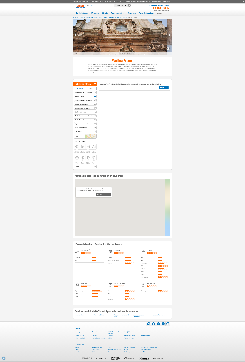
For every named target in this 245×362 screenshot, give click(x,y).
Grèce (109, 352)
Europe (75, 17)
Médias (110, 338)
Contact (143, 332)
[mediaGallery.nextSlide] (169, 35)
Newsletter (95, 332)
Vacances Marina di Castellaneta (138, 315)
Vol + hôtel (80, 88)
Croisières (132, 13)
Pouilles (105, 17)
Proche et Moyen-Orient (114, 349)
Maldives (94, 352)
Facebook (94, 335)
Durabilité (110, 335)
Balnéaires (83, 13)
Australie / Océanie (129, 347)
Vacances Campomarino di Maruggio (121, 315)
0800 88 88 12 (161, 8)
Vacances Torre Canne (159, 315)
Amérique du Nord (97, 347)
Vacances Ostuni (79, 315)
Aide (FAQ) (127, 332)
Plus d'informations (164, 1)
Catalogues (79, 332)
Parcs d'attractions (146, 13)
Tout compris (127, 352)
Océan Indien (95, 349)
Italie (100, 17)
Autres (159, 13)
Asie (109, 347)
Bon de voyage (80, 335)
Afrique (77, 347)
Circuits (105, 13)
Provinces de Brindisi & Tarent (118, 17)
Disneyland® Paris (146, 349)
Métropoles (95, 13)
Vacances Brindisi (99, 315)
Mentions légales (145, 335)
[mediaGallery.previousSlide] (75, 35)
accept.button (243, 1)
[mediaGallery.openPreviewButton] (122, 37)
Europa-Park (127, 349)
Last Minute (144, 352)
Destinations (80, 344)
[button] (95, 96)
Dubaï (77, 352)
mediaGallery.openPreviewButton (168, 49)
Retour (99, 194)
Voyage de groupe (129, 338)
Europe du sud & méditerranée (88, 17)
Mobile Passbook (80, 338)
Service (78, 329)
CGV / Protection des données (114, 332)
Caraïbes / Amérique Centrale (149, 347)
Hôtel (91, 88)
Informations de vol (129, 335)
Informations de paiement (99, 338)
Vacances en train (118, 13)
